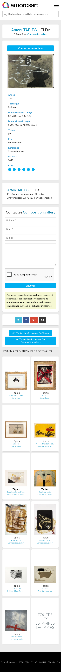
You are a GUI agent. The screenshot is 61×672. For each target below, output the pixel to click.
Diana (44, 395)
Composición (16, 588)
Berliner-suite (45, 492)
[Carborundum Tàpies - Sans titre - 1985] (16, 375)
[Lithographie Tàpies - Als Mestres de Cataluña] (45, 423)
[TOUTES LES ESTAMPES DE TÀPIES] (45, 641)
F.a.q (58, 662)
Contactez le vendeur (30, 48)
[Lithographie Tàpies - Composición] (16, 568)
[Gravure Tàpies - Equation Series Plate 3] (16, 472)
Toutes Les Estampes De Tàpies (32, 333)
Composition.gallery (37, 34)
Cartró (45, 588)
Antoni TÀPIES (24, 30)
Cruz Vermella (16, 636)
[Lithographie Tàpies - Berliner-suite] (45, 472)
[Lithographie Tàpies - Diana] (45, 375)
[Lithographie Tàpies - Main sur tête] (45, 520)
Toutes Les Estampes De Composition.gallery (32, 340)
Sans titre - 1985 (16, 395)
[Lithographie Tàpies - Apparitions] (16, 520)
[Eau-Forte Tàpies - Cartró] (45, 568)
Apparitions (16, 540)
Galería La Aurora (44, 446)
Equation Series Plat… (16, 492)
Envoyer (30, 285)
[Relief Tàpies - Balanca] (16, 423)
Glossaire (51, 662)
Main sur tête (44, 540)
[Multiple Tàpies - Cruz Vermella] (16, 616)
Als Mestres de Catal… (45, 443)
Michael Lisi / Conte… (16, 494)
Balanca (16, 443)
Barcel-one (16, 398)
